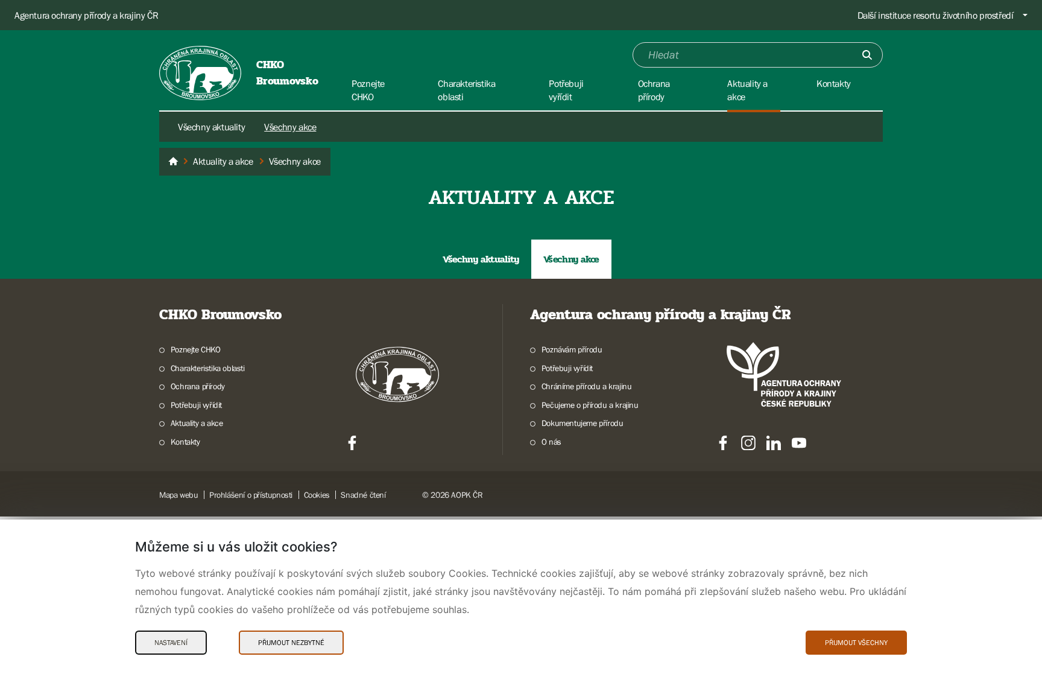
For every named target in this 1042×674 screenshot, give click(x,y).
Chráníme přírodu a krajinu (586, 386)
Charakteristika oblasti (208, 368)
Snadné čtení (363, 495)
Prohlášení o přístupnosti (250, 495)
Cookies (317, 495)
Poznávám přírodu (572, 349)
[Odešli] (867, 55)
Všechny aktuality (211, 126)
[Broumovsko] (173, 162)
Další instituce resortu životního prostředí (935, 15)
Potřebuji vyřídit (196, 405)
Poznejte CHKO (196, 349)
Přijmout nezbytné (291, 642)
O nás (551, 442)
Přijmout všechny (856, 642)
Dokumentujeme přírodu (582, 423)
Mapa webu (178, 495)
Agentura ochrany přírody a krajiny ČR (86, 15)
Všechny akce (290, 126)
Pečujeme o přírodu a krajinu (590, 405)
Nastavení (171, 642)
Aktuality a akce (197, 423)
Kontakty (185, 442)
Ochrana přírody (198, 386)
